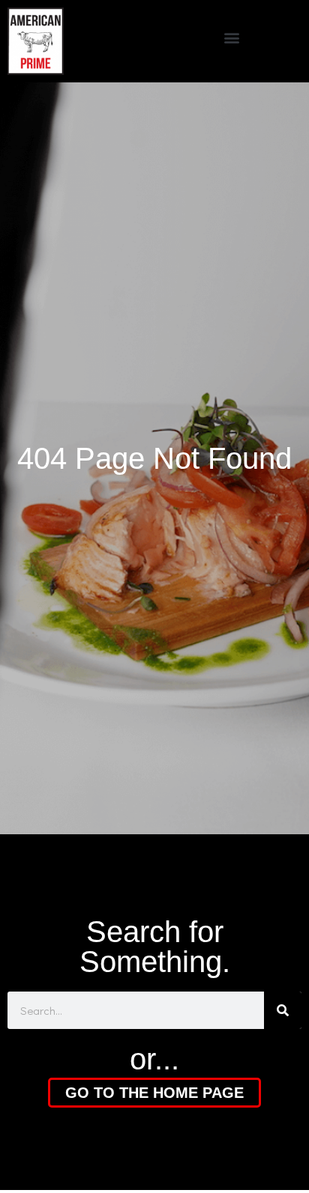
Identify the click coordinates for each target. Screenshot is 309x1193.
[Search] (283, 1010)
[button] (232, 37)
